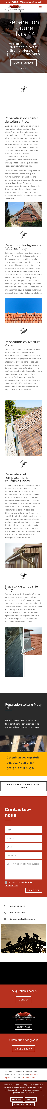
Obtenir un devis (24, 62)
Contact (23, 999)
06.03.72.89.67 (17, 906)
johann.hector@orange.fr (22, 919)
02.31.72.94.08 (17, 912)
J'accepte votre (18, 884)
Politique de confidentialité (23, 1104)
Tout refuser (31, 1099)
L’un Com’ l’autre (28, 1077)
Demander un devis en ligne (23, 786)
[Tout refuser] (43, 1095)
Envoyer (33, 890)
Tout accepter (16, 1099)
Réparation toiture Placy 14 (23, 28)
